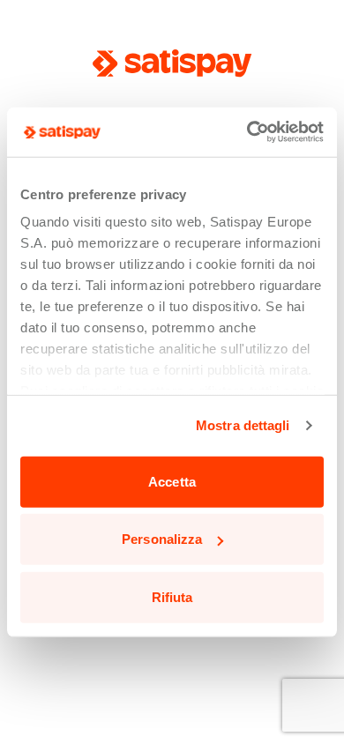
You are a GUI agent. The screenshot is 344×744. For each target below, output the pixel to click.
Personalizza (162, 539)
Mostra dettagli (243, 425)
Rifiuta (172, 596)
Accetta (172, 480)
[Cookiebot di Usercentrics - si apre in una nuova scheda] (247, 132)
